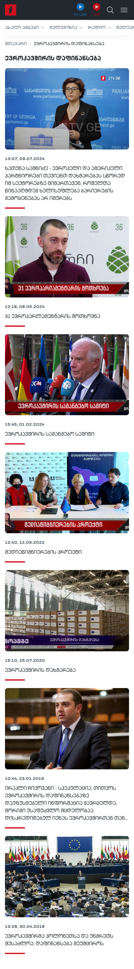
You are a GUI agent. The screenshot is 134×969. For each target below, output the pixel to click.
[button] (25, 27)
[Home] (10, 10)
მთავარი (16, 44)
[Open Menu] (124, 10)
